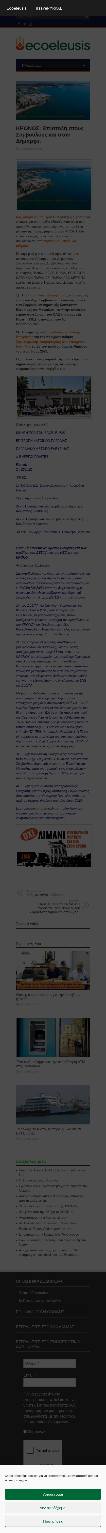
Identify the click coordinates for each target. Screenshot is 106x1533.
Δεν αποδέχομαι (53, 1508)
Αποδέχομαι (53, 1494)
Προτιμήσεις (53, 1521)
